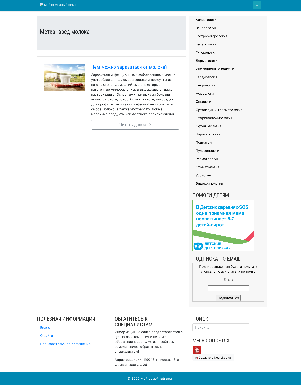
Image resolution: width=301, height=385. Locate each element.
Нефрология (206, 93)
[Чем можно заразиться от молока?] (64, 77)
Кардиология (206, 77)
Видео (45, 327)
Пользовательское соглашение (65, 344)
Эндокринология (209, 183)
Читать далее (135, 124)
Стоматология (207, 167)
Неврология (205, 85)
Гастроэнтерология (211, 36)
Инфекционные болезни (215, 69)
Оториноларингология (214, 118)
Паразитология (208, 134)
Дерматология (207, 61)
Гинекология (206, 52)
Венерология (206, 28)
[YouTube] (196, 349)
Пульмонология (208, 151)
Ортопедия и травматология (219, 110)
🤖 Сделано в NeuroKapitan (213, 357)
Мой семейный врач (59, 5)
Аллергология (207, 20)
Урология (203, 175)
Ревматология (207, 159)
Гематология (206, 44)
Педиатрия (205, 142)
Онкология (204, 101)
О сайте (46, 336)
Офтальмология (208, 126)
